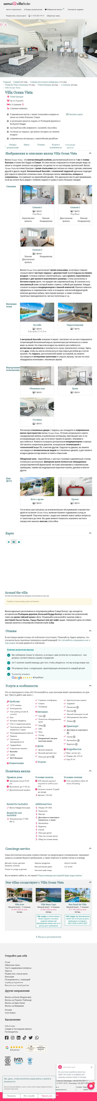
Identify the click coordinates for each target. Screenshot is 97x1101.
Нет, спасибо (29, 1096)
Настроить (11, 1096)
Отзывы (41, 144)
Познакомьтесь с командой (17, 979)
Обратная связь (53, 16)
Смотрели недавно (76, 9)
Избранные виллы (55, 9)
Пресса (8, 971)
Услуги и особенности (56, 146)
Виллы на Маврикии (14, 1006)
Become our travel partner (17, 985)
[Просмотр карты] (13, 542)
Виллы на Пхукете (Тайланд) (18, 1000)
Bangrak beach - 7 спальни (78, 907)
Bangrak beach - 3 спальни (19, 907)
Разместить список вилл (16, 16)
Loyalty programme (14, 982)
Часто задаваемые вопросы (18, 968)
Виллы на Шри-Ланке (15, 1003)
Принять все (47, 1096)
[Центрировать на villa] (19, 542)
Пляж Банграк (16, 96)
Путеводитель (11, 1032)
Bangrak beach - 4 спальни (48, 907)
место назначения (13, 9)
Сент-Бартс (10, 1013)
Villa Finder (10, 1026)
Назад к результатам (33, 9)
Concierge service (70, 146)
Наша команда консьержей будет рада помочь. (60, 875)
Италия (8, 1010)
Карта (26, 144)
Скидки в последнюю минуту (18, 1029)
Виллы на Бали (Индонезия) (18, 997)
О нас (7, 962)
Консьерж (9, 976)
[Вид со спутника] (8, 542)
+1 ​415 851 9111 (37, 16)
